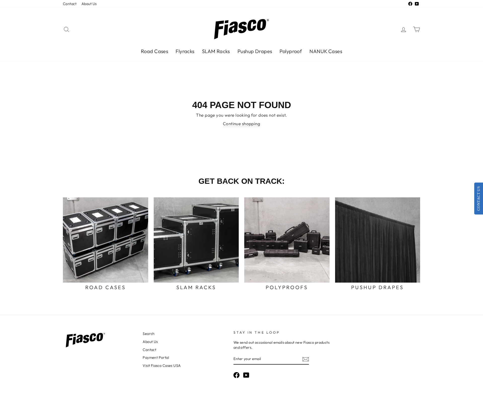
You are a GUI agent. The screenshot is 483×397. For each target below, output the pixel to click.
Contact (69, 4)
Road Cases (154, 51)
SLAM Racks (216, 51)
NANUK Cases (325, 51)
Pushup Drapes (254, 51)
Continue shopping (241, 123)
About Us (89, 4)
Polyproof (290, 51)
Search (149, 333)
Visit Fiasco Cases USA (162, 365)
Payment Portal (156, 357)
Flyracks (185, 51)
